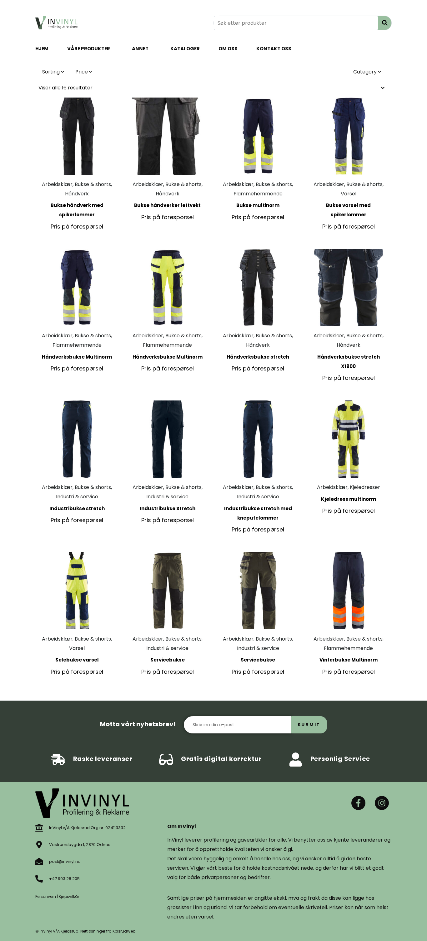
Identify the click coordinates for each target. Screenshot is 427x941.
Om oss (228, 48)
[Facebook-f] (358, 803)
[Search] (384, 23)
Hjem (41, 48)
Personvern (45, 896)
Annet (140, 48)
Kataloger (185, 48)
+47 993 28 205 (64, 879)
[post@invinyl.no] (39, 861)
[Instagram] (382, 803)
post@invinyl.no (65, 861)
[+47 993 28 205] (39, 879)
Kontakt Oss (273, 48)
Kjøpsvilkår (69, 896)
